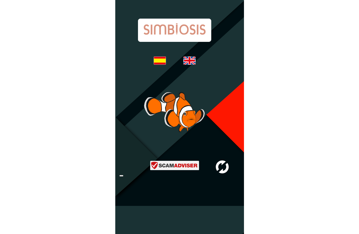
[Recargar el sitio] (121, 175)
